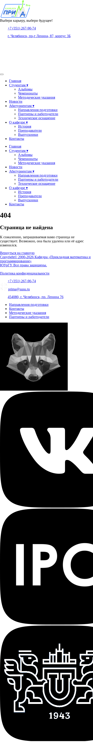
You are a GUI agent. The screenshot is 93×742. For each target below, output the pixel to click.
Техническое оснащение (36, 118)
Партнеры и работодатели (38, 114)
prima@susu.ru (19, 289)
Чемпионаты (28, 93)
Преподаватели (30, 130)
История (24, 126)
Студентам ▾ (18, 85)
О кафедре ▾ (18, 122)
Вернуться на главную (17, 253)
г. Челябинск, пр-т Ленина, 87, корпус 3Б (39, 36)
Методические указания (36, 97)
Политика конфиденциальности (24, 273)
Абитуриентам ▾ (21, 106)
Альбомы (25, 89)
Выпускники (28, 134)
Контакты (16, 139)
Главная (15, 81)
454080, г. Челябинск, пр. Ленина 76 (35, 297)
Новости (15, 101)
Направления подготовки (38, 110)
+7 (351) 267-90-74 (22, 28)
